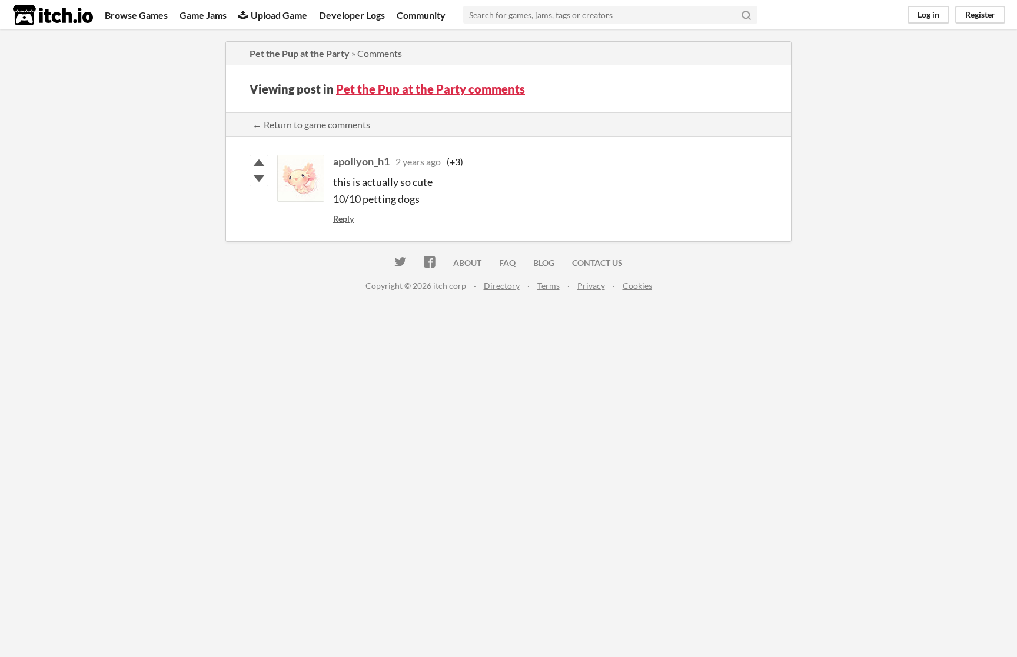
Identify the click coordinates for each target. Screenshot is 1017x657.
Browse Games (136, 15)
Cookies (637, 286)
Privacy (591, 286)
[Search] (746, 15)
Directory (502, 286)
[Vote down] (259, 178)
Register (980, 14)
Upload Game (279, 15)
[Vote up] (259, 163)
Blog (543, 263)
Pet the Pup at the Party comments (430, 89)
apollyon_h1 (361, 161)
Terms (548, 286)
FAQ (507, 263)
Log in (928, 14)
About (467, 263)
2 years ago (418, 161)
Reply (343, 219)
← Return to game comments (311, 124)
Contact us (597, 263)
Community (421, 15)
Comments (379, 53)
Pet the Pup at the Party (300, 53)
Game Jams (203, 15)
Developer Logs (352, 15)
